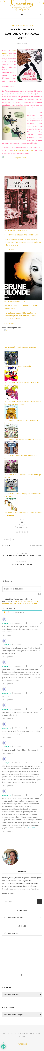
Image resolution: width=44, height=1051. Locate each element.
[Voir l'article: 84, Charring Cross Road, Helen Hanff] (23, 202)
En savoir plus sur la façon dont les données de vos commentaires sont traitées (20, 602)
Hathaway (10, 56)
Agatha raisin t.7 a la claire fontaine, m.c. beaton (23, 439)
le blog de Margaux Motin (23, 150)
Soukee (7, 545)
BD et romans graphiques (22, 26)
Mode (14, 540)
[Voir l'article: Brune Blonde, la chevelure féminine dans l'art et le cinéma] (23, 276)
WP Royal (22, 1036)
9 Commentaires (36, 545)
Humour (6, 540)
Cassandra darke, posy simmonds (18, 366)
